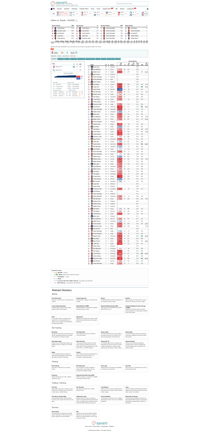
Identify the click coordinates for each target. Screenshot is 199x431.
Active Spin (104, 366)
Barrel (60, 274)
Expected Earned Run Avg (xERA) (85, 375)
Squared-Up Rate (130, 341)
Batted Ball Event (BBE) (82, 306)
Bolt (77, 411)
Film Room (118, 58)
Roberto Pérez (96, 124)
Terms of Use (88, 426)
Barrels (103, 298)
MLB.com (111, 426)
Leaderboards (131, 9)
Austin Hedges (97, 82)
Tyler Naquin (96, 97)
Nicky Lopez (96, 67)
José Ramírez (60, 33)
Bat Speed (54, 332)
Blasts (53, 352)
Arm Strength (80, 387)
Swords (78, 352)
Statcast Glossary (62, 290)
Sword (59, 278)
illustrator (59, 9)
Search (92, 9)
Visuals (98, 9)
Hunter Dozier (96, 89)
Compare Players (107, 9)
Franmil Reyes (60, 28)
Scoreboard (74, 9)
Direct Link (53, 56)
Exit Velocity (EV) (56, 298)
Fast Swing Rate (80, 332)
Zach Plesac (134, 28)
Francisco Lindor (61, 31)
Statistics (122, 9)
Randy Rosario (134, 38)
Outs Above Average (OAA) (59, 396)
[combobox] (132, 4)
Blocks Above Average (132, 396)
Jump (127, 387)
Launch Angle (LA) (81, 298)
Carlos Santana (61, 38)
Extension (54, 375)
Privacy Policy (96, 426)
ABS (117, 9)
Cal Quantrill (134, 33)
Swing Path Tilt (105, 341)
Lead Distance (105, 387)
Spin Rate (128, 366)
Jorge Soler (60, 36)
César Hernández (97, 77)
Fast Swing (61, 276)
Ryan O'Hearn (96, 74)
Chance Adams (134, 36)
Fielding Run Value (81, 396)
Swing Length (104, 332)
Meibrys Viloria (97, 94)
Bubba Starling (97, 111)
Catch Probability (105, 396)
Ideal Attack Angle (56, 341)
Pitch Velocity (55, 366)
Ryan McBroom (97, 69)
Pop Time (54, 387)
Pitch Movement (80, 366)
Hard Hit (60, 272)
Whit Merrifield (97, 92)
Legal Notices (104, 426)
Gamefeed (66, 9)
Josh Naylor (96, 84)
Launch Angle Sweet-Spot (59, 306)
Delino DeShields (97, 79)
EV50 (53, 317)
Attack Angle (129, 332)
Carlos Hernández (110, 28)
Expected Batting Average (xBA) (109, 306)
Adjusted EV (79, 317)
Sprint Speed (55, 411)
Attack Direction (80, 341)
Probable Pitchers (84, 9)
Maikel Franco (96, 72)
